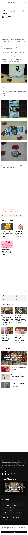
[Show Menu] (2, 2)
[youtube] (5, 474)
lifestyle (17, 510)
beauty (14, 505)
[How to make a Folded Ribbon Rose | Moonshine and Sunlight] (7, 226)
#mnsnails (6, 503)
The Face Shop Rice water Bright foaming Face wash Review (18, 376)
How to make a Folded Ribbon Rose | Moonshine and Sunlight (7, 234)
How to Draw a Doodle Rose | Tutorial (19, 233)
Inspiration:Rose (9, 8)
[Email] (16, 215)
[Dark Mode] (23, 2)
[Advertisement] (14, 26)
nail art (11, 512)
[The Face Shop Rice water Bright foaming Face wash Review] (5, 377)
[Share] (26, 17)
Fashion (6, 505)
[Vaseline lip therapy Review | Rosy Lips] (5, 369)
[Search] (26, 2)
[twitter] (8, 474)
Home (2, 8)
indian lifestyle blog (8, 507)
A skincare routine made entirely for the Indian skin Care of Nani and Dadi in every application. (20, 339)
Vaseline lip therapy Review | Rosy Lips (18, 368)
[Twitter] (10, 215)
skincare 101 (15, 517)
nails (19, 512)
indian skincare (7, 510)
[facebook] (2, 474)
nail (4, 512)
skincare (6, 517)
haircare (22, 505)
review (16, 211)
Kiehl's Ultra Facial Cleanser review (18, 384)
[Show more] (20, 215)
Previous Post (5, 291)
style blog (13, 519)
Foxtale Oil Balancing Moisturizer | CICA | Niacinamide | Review (6, 339)
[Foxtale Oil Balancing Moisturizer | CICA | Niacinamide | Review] (7, 330)
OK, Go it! (14, 532)
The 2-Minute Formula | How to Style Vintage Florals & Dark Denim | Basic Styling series (7, 319)
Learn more (4, 528)
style (5, 519)
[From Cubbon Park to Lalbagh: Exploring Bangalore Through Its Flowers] (21, 310)
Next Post (23, 291)
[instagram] (11, 474)
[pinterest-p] (14, 474)
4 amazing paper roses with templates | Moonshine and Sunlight (7, 252)
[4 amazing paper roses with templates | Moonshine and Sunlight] (7, 244)
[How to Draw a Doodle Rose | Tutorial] (21, 226)
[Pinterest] (13, 215)
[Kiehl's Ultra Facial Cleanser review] (5, 385)
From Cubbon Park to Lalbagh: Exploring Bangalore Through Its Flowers (20, 318)
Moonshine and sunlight (7, 211)
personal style (7, 515)
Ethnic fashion (16, 503)
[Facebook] (6, 215)
